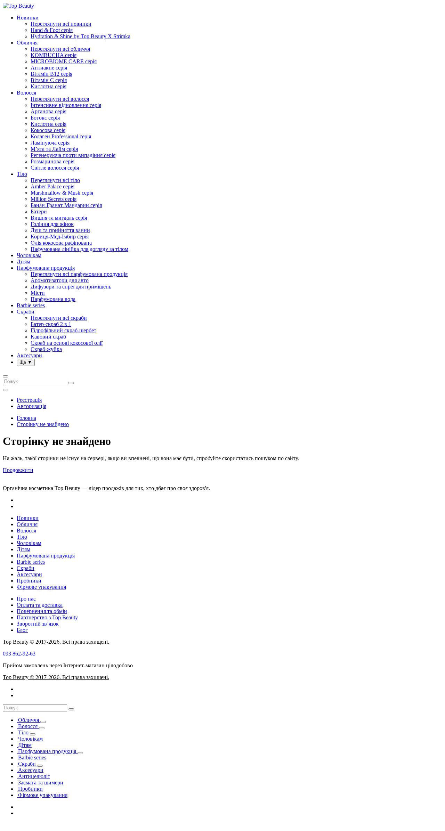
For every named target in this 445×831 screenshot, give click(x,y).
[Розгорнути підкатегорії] (43, 722)
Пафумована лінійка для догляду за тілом (79, 249)
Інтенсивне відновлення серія (66, 105)
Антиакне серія (49, 68)
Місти (38, 293)
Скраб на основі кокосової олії (67, 343)
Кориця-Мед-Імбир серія (60, 236)
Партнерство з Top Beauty (47, 617)
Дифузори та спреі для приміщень (71, 287)
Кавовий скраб (48, 337)
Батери (39, 211)
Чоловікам (29, 255)
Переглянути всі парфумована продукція (79, 274)
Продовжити (18, 470)
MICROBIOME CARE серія (64, 61)
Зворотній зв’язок (38, 624)
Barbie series (31, 305)
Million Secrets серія (53, 199)
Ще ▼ (25, 362)
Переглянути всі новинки (61, 24)
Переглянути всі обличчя (60, 49)
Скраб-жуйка (46, 349)
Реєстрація (29, 400)
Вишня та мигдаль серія (59, 218)
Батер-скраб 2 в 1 (51, 324)
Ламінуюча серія (50, 143)
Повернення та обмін (42, 611)
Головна (26, 418)
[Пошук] (71, 709)
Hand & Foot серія (52, 30)
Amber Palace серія (52, 186)
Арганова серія (48, 111)
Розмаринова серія (52, 161)
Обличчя (27, 43)
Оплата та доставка (40, 605)
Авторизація (31, 406)
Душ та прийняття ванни (60, 230)
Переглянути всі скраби (59, 318)
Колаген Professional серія (61, 136)
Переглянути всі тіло (55, 180)
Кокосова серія (48, 130)
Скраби (25, 312)
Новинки (28, 18)
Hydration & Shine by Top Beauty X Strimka (80, 36)
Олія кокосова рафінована (61, 243)
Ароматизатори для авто (60, 280)
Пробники (29, 581)
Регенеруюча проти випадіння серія (73, 155)
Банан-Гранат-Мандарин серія (66, 205)
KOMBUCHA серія (53, 55)
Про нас (26, 599)
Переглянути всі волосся (60, 99)
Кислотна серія (48, 86)
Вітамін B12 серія (51, 74)
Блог (22, 630)
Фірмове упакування (41, 587)
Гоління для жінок (52, 224)
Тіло (22, 174)
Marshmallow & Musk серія (62, 193)
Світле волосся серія (55, 168)
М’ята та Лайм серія (54, 149)
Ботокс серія (45, 118)
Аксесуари (29, 355)
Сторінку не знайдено (43, 424)
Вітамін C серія (49, 80)
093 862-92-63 (19, 654)
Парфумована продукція (46, 268)
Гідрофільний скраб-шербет (63, 330)
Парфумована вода (53, 299)
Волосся (26, 93)
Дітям (23, 261)
